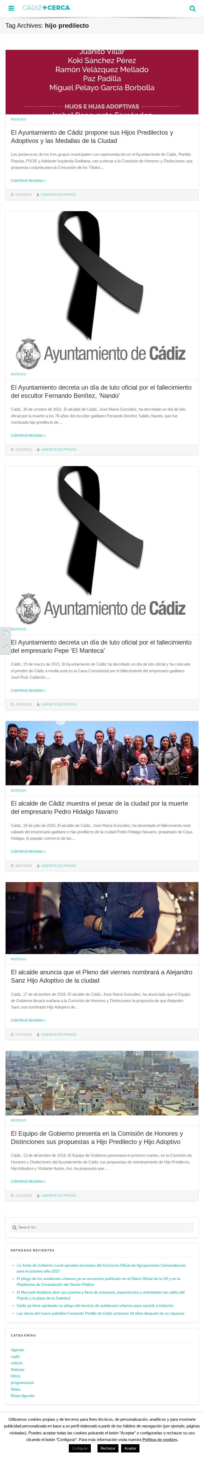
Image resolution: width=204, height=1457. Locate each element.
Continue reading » (28, 180)
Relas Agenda (22, 1396)
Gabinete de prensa (58, 194)
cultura (16, 1363)
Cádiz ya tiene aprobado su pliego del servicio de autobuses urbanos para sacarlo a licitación (95, 1306)
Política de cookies (159, 1439)
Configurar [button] (80, 1448)
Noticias (18, 119)
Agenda (17, 1350)
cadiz (15, 1357)
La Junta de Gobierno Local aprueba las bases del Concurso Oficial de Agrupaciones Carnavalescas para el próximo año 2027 (101, 1268)
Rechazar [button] (108, 1448)
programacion (22, 1383)
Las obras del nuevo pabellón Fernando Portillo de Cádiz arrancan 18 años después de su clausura (100, 1313)
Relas (15, 1389)
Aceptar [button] (130, 1448)
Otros (15, 1376)
